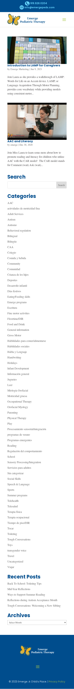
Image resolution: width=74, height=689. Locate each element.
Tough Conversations (18, 539)
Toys (10, 545)
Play (9, 423)
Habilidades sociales (18, 346)
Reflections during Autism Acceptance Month (32, 600)
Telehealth (13, 500)
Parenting (12, 412)
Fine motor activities (18, 313)
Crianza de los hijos (18, 274)
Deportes (12, 280)
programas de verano (18, 434)
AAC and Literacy (20, 141)
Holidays (12, 363)
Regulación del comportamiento (24, 451)
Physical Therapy (16, 418)
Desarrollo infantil (17, 285)
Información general (18, 374)
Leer (9, 385)
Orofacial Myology (17, 407)
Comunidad (13, 269)
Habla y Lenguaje (17, 352)
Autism (11, 219)
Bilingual (12, 236)
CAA (10, 247)
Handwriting (14, 357)
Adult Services (15, 214)
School (11, 456)
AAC (10, 203)
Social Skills (14, 478)
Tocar (10, 528)
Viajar (10, 567)
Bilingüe (12, 241)
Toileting (12, 534)
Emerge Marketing (19, 69)
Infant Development (18, 368)
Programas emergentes (19, 440)
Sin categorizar (15, 473)
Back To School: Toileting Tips (24, 583)
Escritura (12, 307)
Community (13, 263)
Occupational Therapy (19, 401)
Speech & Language (18, 484)
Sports (10, 489)
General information (18, 329)
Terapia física (14, 512)
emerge (14, 144)
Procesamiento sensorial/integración (26, 429)
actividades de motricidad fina (23, 208)
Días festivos (14, 291)
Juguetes (12, 379)
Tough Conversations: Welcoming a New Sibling (34, 605)
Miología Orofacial (17, 390)
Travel (10, 556)
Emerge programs (17, 302)
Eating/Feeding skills (18, 296)
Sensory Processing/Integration (24, 462)
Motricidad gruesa (17, 396)
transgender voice (16, 550)
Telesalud (12, 506)
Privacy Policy (57, 681)
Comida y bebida (16, 258)
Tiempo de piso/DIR (18, 523)
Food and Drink (16, 324)
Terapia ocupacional (18, 517)
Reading (12, 445)
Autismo (12, 225)
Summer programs (17, 495)
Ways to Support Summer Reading (26, 594)
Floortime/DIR (15, 318)
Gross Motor (14, 335)
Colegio (11, 252)
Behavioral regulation (19, 230)
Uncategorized (15, 561)
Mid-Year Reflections (18, 589)
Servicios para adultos (19, 467)
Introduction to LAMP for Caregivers (33, 65)
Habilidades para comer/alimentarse (26, 341)
